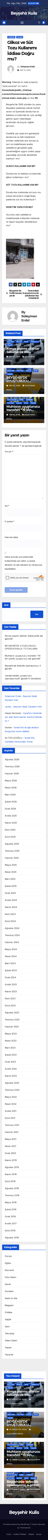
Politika (10, 342)
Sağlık (19, 342)
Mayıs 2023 (11, 1033)
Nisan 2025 (10, 872)
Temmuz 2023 (12, 1019)
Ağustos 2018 (12, 1188)
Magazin (10, 371)
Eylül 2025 (10, 836)
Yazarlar (9, 1354)
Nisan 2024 (11, 956)
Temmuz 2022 (12, 1090)
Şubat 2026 (11, 801)
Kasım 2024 (11, 907)
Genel (21, 399)
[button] (39, 22)
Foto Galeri (12, 399)
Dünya (8, 1256)
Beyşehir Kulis (24, 13)
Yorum (9, 451)
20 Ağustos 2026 (18, 1429)
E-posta (9, 521)
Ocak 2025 (10, 893)
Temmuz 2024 (12, 935)
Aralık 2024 (11, 900)
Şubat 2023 (11, 1054)
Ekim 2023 (10, 998)
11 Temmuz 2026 (17, 1490)
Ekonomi (9, 1270)
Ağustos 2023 (12, 1012)
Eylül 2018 (10, 1181)
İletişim (31, 1534)
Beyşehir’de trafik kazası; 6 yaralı (16, 293)
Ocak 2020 (10, 1153)
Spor (26, 342)
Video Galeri (11, 1340)
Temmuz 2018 (12, 1195)
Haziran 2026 (12, 773)
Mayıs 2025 (11, 865)
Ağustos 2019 (12, 1167)
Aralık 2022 (11, 1068)
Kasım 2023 (11, 991)
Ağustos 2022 (12, 1083)
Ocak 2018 (10, 1216)
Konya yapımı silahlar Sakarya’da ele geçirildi (22, 352)
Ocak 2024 (10, 977)
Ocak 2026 (10, 808)
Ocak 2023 (10, 1061)
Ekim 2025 (10, 829)
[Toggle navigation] (22, 23)
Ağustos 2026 (12, 759)
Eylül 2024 (10, 921)
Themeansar (25, 1528)
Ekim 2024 (10, 914)
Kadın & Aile (11, 1298)
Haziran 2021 (11, 1132)
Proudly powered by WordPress (16, 1524)
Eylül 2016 (10, 1230)
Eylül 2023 (10, 1005)
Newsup (41, 1524)
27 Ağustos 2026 (18, 1399)
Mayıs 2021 (10, 1139)
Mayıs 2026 (11, 780)
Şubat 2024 (11, 970)
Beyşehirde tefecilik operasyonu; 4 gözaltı (23, 1483)
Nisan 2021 (10, 1146)
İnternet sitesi (11, 537)
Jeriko (8, 706)
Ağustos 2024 (12, 928)
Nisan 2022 (10, 1104)
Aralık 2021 (10, 1111)
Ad (7, 505)
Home (9, 1534)
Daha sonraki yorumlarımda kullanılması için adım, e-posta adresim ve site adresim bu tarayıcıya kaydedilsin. (23, 563)
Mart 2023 (10, 1047)
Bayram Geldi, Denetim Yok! (27, 706)
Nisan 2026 (11, 787)
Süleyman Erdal (27, 66)
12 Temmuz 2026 (17, 1460)
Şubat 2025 (11, 886)
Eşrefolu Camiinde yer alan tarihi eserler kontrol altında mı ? (23, 717)
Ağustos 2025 (12, 843)
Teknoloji (35, 342)
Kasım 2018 (11, 1174)
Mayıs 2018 (11, 1202)
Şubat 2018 (10, 1209)
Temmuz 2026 (12, 766)
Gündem (11, 37)
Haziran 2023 (12, 1026)
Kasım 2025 (11, 822)
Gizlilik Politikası (19, 1534)
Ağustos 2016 (12, 1237)
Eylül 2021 (10, 1118)
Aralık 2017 (11, 1223)
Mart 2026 (10, 794)
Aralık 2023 (11, 984)
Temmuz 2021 (12, 1125)
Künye (38, 1534)
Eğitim (8, 1263)
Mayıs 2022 (11, 1097)
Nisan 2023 (10, 1040)
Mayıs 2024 (11, 949)
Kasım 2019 (11, 1160)
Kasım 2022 (11, 1076)
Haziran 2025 (12, 858)
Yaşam (19, 37)
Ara (6, 605)
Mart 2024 (10, 963)
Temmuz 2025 (12, 851)
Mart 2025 (10, 879)
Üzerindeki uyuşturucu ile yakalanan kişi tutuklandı (31, 294)
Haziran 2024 (12, 942)
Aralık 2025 (11, 815)
